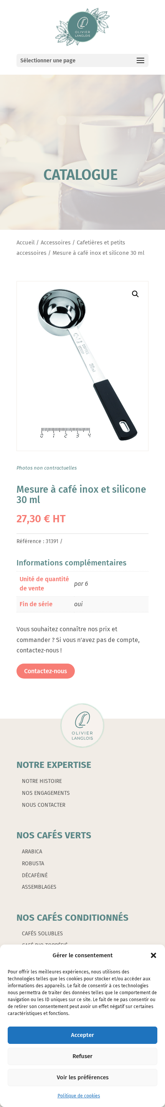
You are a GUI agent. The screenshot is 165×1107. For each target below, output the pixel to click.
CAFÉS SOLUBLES (42, 933)
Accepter (82, 1035)
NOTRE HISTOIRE (42, 781)
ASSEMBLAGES (39, 887)
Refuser (82, 1056)
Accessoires (56, 242)
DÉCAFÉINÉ (35, 875)
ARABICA (32, 851)
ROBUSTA (33, 863)
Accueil (25, 242)
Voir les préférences (83, 1077)
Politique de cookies (79, 1096)
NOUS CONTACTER (43, 805)
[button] (153, 955)
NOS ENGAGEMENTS (46, 793)
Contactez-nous (45, 671)
